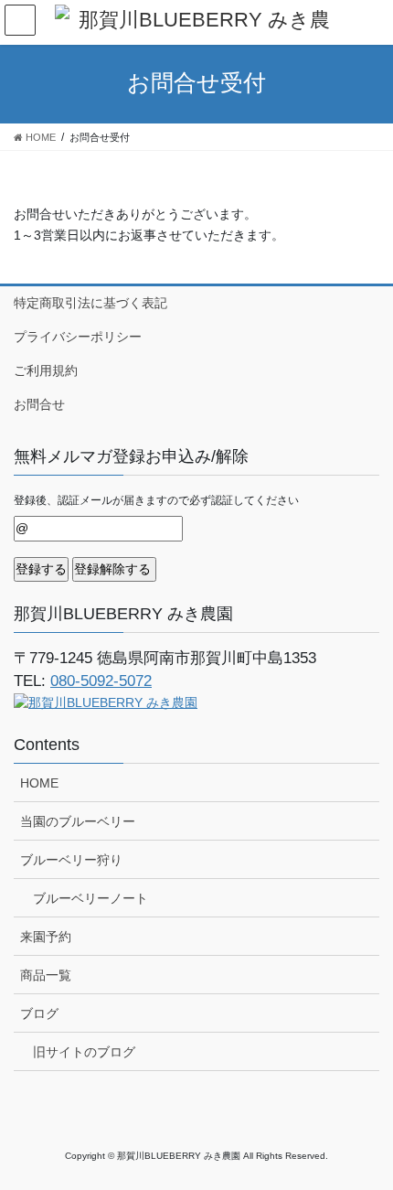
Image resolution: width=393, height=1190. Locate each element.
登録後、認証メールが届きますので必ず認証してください (156, 500)
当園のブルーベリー (77, 821)
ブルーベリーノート (90, 898)
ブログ (39, 1013)
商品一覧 (45, 975)
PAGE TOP (365, 1137)
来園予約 (45, 936)
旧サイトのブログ (84, 1052)
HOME (39, 783)
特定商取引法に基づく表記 (90, 302)
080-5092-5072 (101, 681)
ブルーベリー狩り (71, 859)
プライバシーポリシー (78, 336)
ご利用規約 (46, 370)
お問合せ (39, 404)
